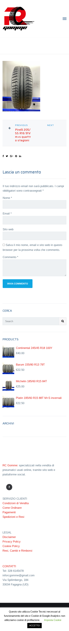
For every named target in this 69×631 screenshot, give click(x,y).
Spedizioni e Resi (13, 516)
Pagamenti (9, 512)
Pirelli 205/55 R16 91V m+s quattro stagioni (23, 135)
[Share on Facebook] (3, 156)
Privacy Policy (12, 541)
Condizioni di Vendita (16, 503)
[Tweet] (7, 156)
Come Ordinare (12, 507)
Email (7, 213)
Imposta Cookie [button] (52, 620)
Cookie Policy (11, 546)
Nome (7, 198)
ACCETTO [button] (34, 625)
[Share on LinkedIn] (20, 156)
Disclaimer (9, 537)
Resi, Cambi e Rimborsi (17, 550)
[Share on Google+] (11, 156)
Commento (10, 257)
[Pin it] (16, 156)
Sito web (8, 229)
